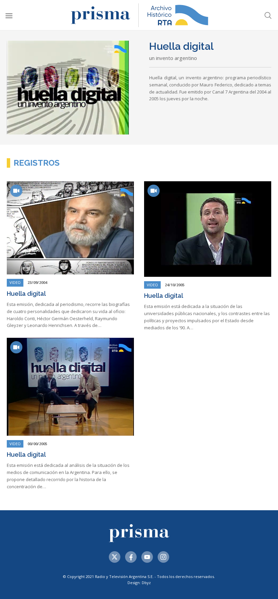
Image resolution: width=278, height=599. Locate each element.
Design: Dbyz (139, 582)
